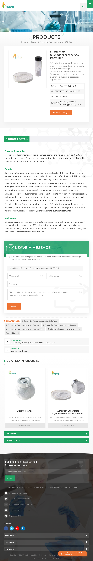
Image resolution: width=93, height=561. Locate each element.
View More (24, 426)
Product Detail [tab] (17, 139)
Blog (33, 559)
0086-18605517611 (24, 499)
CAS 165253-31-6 (12, 333)
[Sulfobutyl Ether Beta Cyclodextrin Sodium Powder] (68, 388)
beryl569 (18, 516)
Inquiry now (59, 112)
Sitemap (40, 559)
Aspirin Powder (25, 411)
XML (46, 559)
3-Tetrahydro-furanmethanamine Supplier (59, 325)
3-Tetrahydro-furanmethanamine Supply (64, 329)
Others (33, 42)
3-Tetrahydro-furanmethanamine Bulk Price (39, 321)
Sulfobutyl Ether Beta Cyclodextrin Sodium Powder (67, 412)
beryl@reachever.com (22, 510)
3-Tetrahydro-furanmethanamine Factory (22, 325)
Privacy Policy (55, 559)
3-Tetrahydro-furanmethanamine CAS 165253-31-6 (39, 268)
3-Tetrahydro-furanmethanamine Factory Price (24, 329)
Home (25, 42)
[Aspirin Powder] (25, 388)
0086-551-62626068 (19, 493)
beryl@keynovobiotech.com (24, 504)
